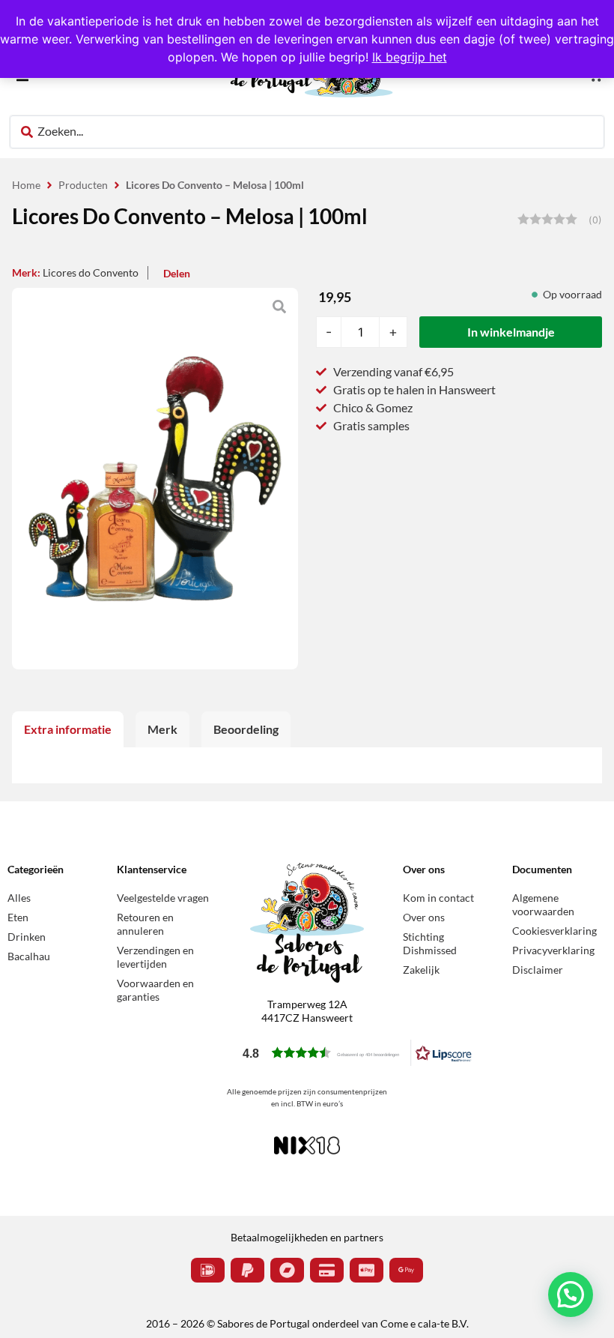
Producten (83, 184)
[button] (357, 1053)
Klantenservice (151, 869)
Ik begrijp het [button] (409, 56)
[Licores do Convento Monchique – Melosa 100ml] (155, 478)
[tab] (68, 729)
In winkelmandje (511, 332)
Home (26, 184)
